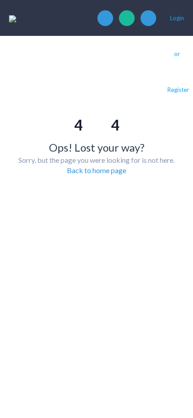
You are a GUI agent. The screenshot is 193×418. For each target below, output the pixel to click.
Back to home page (96, 170)
